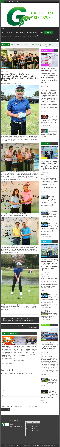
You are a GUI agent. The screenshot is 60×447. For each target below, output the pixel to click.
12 (30, 428)
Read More (43, 111)
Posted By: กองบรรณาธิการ (7, 83)
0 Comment (18, 83)
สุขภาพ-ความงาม (6, 36)
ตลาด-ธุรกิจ (5, 32)
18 (28, 430)
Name (3, 390)
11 (28, 428)
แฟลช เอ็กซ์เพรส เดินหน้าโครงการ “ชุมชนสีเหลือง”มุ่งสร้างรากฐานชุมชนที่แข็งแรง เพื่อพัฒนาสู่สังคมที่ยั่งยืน (49, 382)
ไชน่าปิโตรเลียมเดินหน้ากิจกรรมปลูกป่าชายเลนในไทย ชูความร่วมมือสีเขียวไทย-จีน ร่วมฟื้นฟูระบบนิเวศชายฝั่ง (49, 214)
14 (34, 428)
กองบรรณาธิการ (6, 363)
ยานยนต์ (41, 32)
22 (37, 430)
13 (32, 428)
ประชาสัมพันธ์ (34, 36)
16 (39, 428)
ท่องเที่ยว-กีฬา (48, 32)
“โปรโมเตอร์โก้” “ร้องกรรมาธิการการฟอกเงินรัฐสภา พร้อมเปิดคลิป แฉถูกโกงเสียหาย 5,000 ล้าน (31, 349)
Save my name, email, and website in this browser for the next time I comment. (20, 406)
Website (3, 401)
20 (32, 430)
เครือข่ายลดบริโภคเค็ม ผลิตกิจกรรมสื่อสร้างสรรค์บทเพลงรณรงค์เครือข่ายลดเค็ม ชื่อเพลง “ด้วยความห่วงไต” (49, 133)
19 (30, 430)
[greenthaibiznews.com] (30, 16)
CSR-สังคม (26, 36)
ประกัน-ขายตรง (33, 32)
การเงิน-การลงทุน (14, 32)
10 (26, 428)
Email (2, 395)
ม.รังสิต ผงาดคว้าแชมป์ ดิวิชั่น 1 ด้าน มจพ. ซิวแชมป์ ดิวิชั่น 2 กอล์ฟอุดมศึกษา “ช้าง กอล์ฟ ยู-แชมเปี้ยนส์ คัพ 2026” (49, 314)
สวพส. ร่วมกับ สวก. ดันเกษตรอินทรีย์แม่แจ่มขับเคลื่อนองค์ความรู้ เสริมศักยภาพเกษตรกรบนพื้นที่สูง (20, 326)
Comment (4, 376)
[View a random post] (57, 40)
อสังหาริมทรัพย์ (24, 32)
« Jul (33, 438)
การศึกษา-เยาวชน (17, 36)
